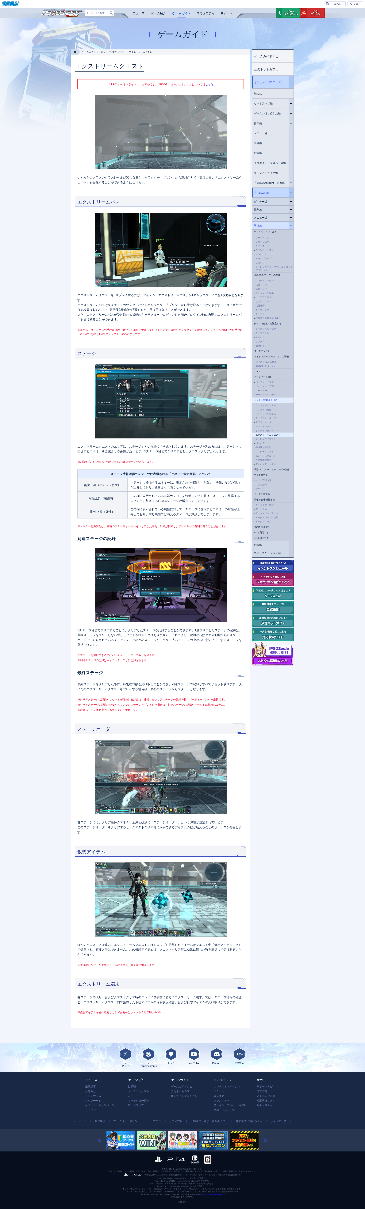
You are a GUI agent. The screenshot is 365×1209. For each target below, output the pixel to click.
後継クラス (261, 345)
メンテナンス (93, 1095)
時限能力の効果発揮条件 (268, 318)
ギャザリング (262, 309)
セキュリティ (265, 1105)
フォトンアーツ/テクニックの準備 (271, 356)
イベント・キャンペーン (99, 1105)
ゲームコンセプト (138, 1091)
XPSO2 (125, 1064)
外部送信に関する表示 (249, 1121)
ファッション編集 (265, 293)
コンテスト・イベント (227, 1086)
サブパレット (262, 301)
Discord (216, 1063)
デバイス (260, 488)
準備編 (258, 143)
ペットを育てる (262, 494)
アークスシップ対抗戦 (267, 517)
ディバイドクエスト (266, 464)
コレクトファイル (265, 280)
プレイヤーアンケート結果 (230, 1105)
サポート (227, 13)
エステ (257, 371)
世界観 (132, 1086)
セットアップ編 (263, 103)
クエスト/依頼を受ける (265, 400)
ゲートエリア (262, 237)
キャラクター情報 (265, 505)
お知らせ (90, 1091)
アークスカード (263, 509)
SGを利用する (261, 538)
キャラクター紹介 (138, 1100)
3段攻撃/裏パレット (266, 366)
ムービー (133, 1095)
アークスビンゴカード (267, 513)
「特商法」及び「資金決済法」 (209, 1121)
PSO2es (239, 1063)
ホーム (83, 1121)
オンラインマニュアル (112, 52)
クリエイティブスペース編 (270, 162)
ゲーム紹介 (158, 13)
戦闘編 (258, 153)
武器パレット (262, 284)
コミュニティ (205, 13)
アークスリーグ (263, 521)
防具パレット (262, 289)
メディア (90, 1109)
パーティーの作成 (265, 382)
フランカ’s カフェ (265, 250)
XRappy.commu (148, 1064)
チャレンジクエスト (266, 439)
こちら (209, 84)
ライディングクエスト (267, 430)
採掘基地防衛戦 (263, 447)
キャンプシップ (263, 258)
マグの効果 (261, 484)
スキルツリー (262, 337)
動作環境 (100, 1121)
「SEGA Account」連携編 (269, 182)
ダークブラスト (262, 351)
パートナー (261, 390)
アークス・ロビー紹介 (265, 232)
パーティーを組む (263, 377)
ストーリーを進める (266, 414)
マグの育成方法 (263, 480)
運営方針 (262, 1091)
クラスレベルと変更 (266, 329)
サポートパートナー (266, 394)
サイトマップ (278, 1121)
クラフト (260, 314)
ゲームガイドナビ (266, 56)
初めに (258, 93)
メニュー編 (260, 133)
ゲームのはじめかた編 (267, 113)
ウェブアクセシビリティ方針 (165, 1121)
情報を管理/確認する (264, 499)
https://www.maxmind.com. (214, 1194)
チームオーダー (263, 426)
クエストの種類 (263, 409)
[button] (102, 1140)
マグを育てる (261, 475)
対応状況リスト (266, 1100)
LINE (171, 1063)
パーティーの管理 (265, 386)
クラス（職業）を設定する (267, 323)
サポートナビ (265, 1086)
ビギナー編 (260, 201)
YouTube (194, 1063)
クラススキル (262, 333)
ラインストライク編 (266, 172)
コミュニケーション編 (267, 552)
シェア (357, 3)
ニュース (138, 13)
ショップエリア (263, 241)
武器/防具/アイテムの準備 (267, 275)
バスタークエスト (265, 451)
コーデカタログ (263, 297)
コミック (219, 1091)
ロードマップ (136, 1105)
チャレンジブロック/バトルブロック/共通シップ (274, 268)
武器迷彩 (260, 305)
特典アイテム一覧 (224, 1109)
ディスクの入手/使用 (266, 362)
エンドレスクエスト (266, 455)
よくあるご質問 (266, 1095)
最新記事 (90, 1086)
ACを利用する (261, 532)
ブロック (260, 262)
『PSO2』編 (261, 192)
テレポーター (262, 254)
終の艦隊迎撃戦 (263, 460)
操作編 (258, 123)
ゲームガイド (181, 13)
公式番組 (219, 1095)
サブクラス (261, 341)
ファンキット (222, 1100)
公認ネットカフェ (266, 69)
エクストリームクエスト (268, 434)
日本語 (337, 3)
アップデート (93, 1100)
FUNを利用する (262, 527)
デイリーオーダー (265, 422)
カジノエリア (262, 246)
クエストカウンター (266, 405)
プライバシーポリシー (126, 1121)
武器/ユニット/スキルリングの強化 (271, 469)
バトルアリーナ (263, 443)
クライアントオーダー (267, 418)
